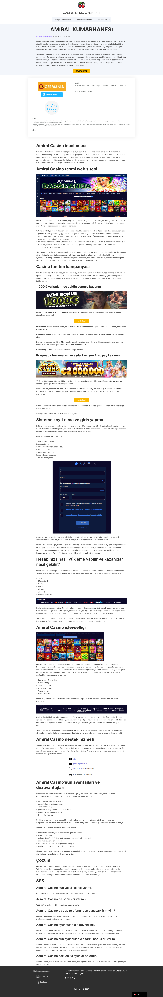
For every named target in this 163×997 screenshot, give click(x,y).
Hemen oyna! (51, 95)
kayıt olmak (81, 71)
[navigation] (139, 994)
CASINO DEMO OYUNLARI (81, 13)
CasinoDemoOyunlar (44, 36)
